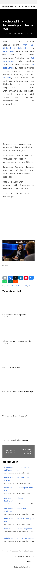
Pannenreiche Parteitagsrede (18, 529)
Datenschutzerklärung (24, 567)
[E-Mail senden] (4, 278)
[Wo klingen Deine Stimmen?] (18, 404)
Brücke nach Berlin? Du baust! (19, 538)
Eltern (31, 286)
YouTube (6, 78)
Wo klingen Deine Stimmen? (14, 416)
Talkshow (19, 286)
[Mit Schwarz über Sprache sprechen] (18, 303)
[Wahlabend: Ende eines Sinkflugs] (18, 380)
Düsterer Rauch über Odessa (15, 440)
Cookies (31, 562)
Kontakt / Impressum (25, 556)
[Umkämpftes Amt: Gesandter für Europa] (18, 330)
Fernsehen (11, 286)
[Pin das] (26, 278)
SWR (26, 286)
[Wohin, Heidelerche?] (18, 356)
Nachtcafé (8, 51)
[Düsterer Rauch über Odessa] (18, 429)
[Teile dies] (10, 278)
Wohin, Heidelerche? (11, 368)
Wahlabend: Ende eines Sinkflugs (17, 392)
